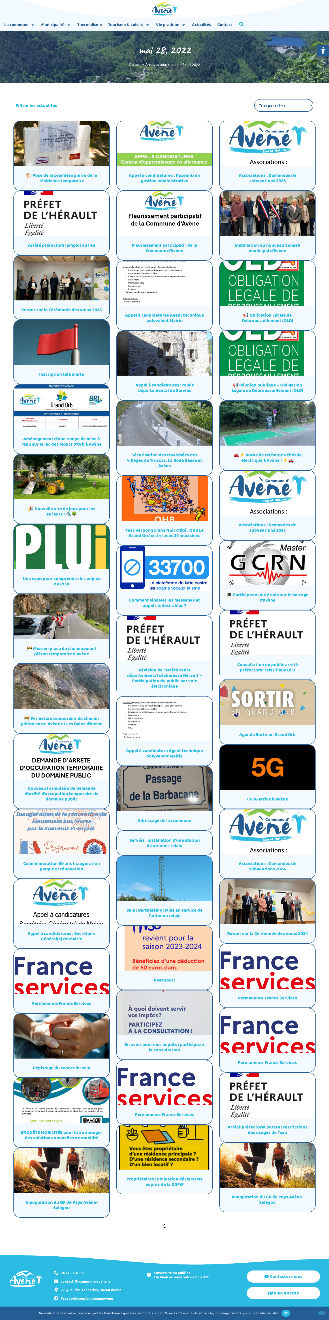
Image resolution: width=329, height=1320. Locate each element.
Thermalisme (89, 25)
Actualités (201, 25)
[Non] (322, 1313)
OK (286, 1313)
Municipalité (52, 25)
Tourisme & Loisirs (125, 25)
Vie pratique (167, 25)
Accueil (135, 64)
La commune (16, 25)
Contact (224, 25)
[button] (323, 50)
